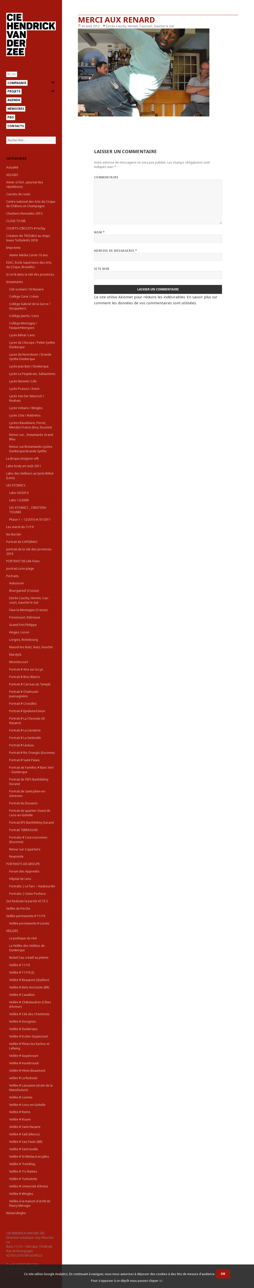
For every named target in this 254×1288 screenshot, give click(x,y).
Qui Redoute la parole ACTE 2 (27, 901)
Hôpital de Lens (20, 879)
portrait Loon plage (20, 568)
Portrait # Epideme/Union (27, 711)
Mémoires (15, 109)
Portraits (12, 576)
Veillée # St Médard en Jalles (29, 1156)
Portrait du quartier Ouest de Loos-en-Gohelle (29, 813)
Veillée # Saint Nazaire (24, 1127)
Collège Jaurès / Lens (24, 316)
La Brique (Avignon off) (22, 458)
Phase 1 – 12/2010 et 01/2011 (30, 519)
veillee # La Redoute (23, 1078)
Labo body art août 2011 (23, 466)
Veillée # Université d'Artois (28, 1186)
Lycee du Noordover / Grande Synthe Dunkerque (30, 356)
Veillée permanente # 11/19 (25, 916)
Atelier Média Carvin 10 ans (28, 255)
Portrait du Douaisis (23, 803)
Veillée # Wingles (21, 1194)
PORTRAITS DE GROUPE (23, 864)
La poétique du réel (23, 938)
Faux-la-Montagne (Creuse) (28, 610)
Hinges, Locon (19, 632)
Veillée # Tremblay (22, 1164)
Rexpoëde (16, 856)
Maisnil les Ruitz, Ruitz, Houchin (31, 647)
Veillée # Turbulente (23, 1179)
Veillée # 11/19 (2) (21, 972)
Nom (99, 232)
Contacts (15, 126)
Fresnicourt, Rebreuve (24, 617)
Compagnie (16, 83)
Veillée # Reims (20, 1112)
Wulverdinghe (16, 1213)
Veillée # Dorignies (22, 1021)
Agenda (13, 100)
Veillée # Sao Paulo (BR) (25, 1142)
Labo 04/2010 (19, 493)
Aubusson (16, 583)
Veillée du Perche (18, 908)
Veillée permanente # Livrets (29, 923)
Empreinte (13, 248)
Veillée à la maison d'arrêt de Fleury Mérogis (29, 1203)
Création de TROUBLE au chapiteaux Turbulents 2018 (28, 238)
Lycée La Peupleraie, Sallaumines (32, 374)
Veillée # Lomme (20, 1097)
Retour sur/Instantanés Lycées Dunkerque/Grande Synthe (30, 449)
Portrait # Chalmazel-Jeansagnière (24, 694)
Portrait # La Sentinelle (25, 738)
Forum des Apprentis (24, 871)
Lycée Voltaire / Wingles (26, 408)
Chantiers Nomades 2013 (24, 213)
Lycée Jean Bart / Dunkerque (29, 366)
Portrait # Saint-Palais (24, 760)
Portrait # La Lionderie (25, 730)
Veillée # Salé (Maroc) (24, 1134)
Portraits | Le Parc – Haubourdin (32, 886)
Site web (101, 269)
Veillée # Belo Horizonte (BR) (29, 987)
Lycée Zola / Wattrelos (25, 415)
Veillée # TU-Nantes (23, 1171)
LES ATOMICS (15, 485)
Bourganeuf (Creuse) (24, 590)
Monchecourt (18, 662)
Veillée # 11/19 (19, 965)
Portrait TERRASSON (23, 830)
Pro (10, 117)
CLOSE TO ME (16, 221)
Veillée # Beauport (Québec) (29, 980)
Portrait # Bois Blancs (24, 677)
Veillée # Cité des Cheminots (29, 1014)
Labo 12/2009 (19, 500)
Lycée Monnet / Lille (23, 381)
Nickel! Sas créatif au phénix (28, 957)
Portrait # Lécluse (21, 745)
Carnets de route (18, 194)
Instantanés (14, 282)
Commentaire (106, 177)
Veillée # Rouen (20, 1119)
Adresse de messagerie (115, 251)
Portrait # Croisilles (23, 703)
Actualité (12, 167)
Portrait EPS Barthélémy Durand (31, 822)
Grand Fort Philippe (23, 625)
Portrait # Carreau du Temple (30, 684)
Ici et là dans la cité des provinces (30, 274)
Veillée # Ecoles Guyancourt (28, 1036)
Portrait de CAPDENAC (22, 542)
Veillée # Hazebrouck (24, 1063)
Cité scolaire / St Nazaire (26, 289)
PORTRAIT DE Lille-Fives (23, 561)
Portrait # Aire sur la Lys (26, 669)
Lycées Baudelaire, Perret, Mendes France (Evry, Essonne (30, 425)
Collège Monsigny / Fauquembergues (23, 325)
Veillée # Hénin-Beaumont (27, 1070)
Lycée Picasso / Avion (24, 389)
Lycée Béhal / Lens (22, 335)
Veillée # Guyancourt (23, 1056)
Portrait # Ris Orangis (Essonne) (32, 753)
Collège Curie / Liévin (24, 296)
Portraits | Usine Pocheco (27, 894)
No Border (13, 534)
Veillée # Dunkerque (23, 1029)
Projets (13, 91)
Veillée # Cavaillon (22, 995)
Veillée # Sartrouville (23, 1149)
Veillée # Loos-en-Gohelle (27, 1105)
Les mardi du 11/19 (19, 527)
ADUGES (12, 175)
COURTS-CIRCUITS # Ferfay (25, 228)
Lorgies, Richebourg (23, 640)
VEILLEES (12, 931)
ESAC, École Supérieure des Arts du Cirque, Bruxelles (29, 264)
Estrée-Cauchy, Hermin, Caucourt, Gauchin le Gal (29, 600)
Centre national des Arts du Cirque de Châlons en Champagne (30, 203)
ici (160, 1281)
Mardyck (15, 654)
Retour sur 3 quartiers (24, 849)
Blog (11, 74)
